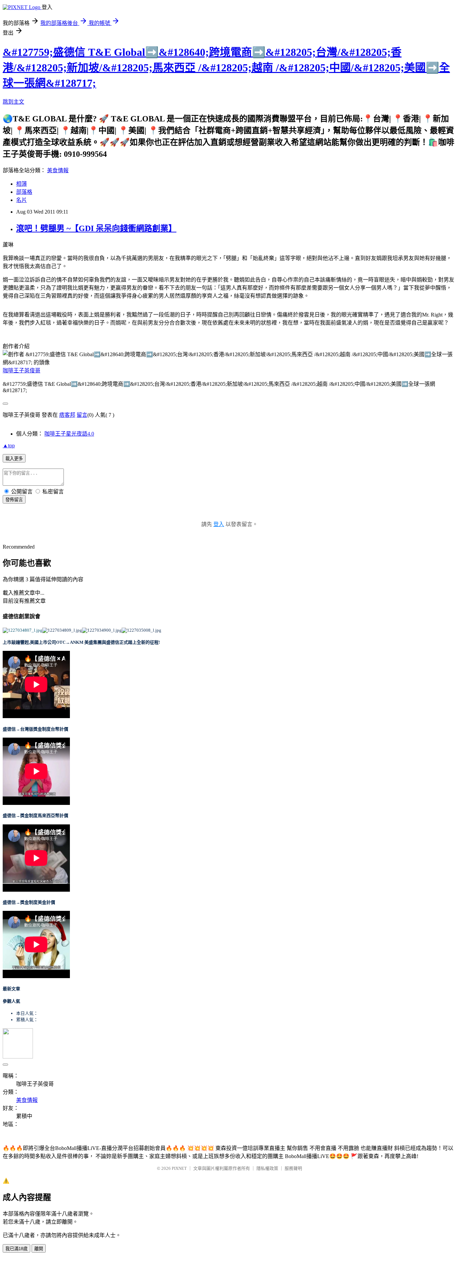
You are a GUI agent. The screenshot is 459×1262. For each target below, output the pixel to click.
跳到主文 (13, 102)
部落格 (24, 192)
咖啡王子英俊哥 (21, 370)
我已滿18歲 (16, 1248)
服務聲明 (293, 1168)
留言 (82, 415)
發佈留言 (14, 499)
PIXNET (179, 1168)
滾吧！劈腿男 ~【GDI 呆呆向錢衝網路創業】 (96, 228)
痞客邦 (67, 415)
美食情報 (58, 170)
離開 (38, 1248)
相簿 (21, 184)
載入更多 (14, 458)
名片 (21, 200)
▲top (9, 445)
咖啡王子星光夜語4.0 (69, 434)
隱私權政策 (267, 1168)
